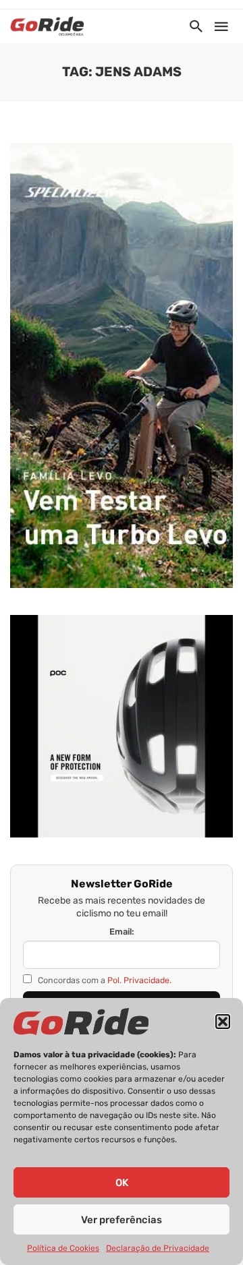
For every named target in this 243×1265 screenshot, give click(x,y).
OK (121, 1183)
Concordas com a (103, 980)
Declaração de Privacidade (157, 1248)
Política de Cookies (63, 1248)
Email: (121, 931)
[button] (223, 1021)
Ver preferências (121, 1220)
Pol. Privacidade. (139, 980)
